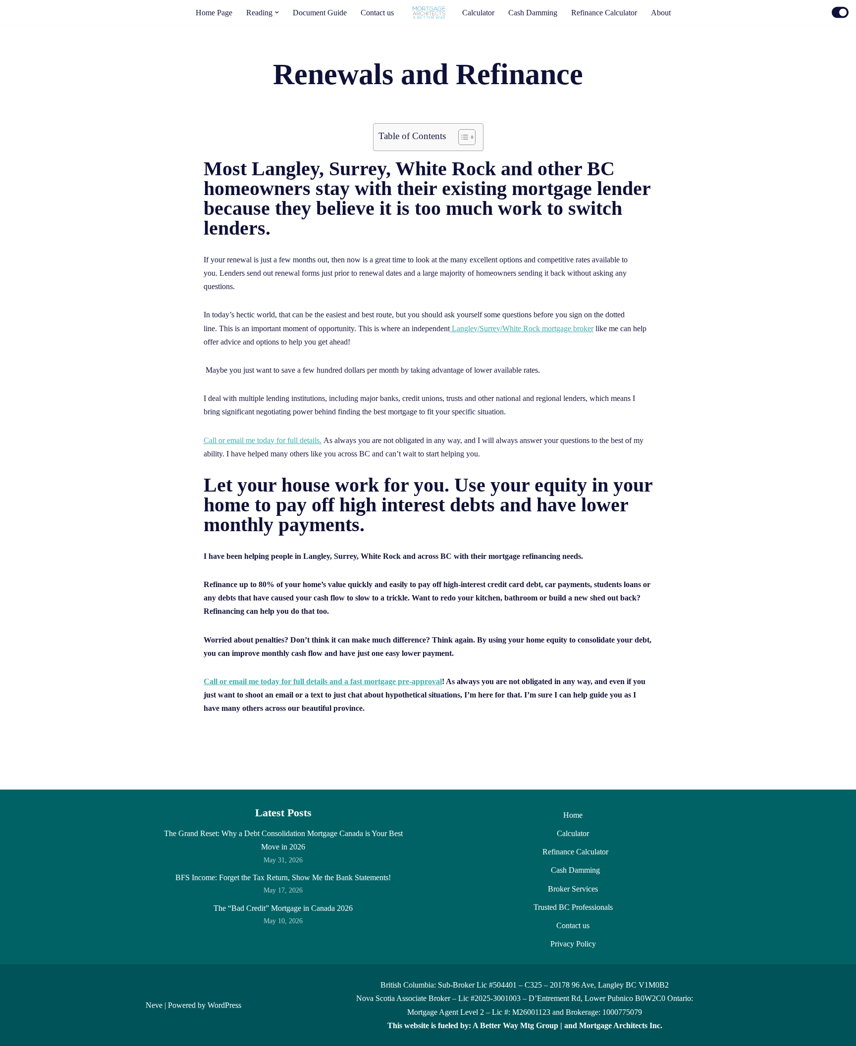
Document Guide (320, 12)
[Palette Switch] (840, 12)
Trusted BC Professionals (573, 907)
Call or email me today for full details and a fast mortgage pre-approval (323, 681)
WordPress (224, 1005)
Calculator (478, 12)
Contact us (377, 12)
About (661, 12)
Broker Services (573, 889)
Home (573, 815)
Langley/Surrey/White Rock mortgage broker (521, 328)
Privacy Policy (573, 944)
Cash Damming (532, 12)
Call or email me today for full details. (262, 440)
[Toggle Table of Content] (462, 137)
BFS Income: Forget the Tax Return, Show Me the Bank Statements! (283, 877)
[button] (277, 12)
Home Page (214, 12)
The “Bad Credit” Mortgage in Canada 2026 (283, 908)
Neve (154, 1005)
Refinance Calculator (604, 12)
